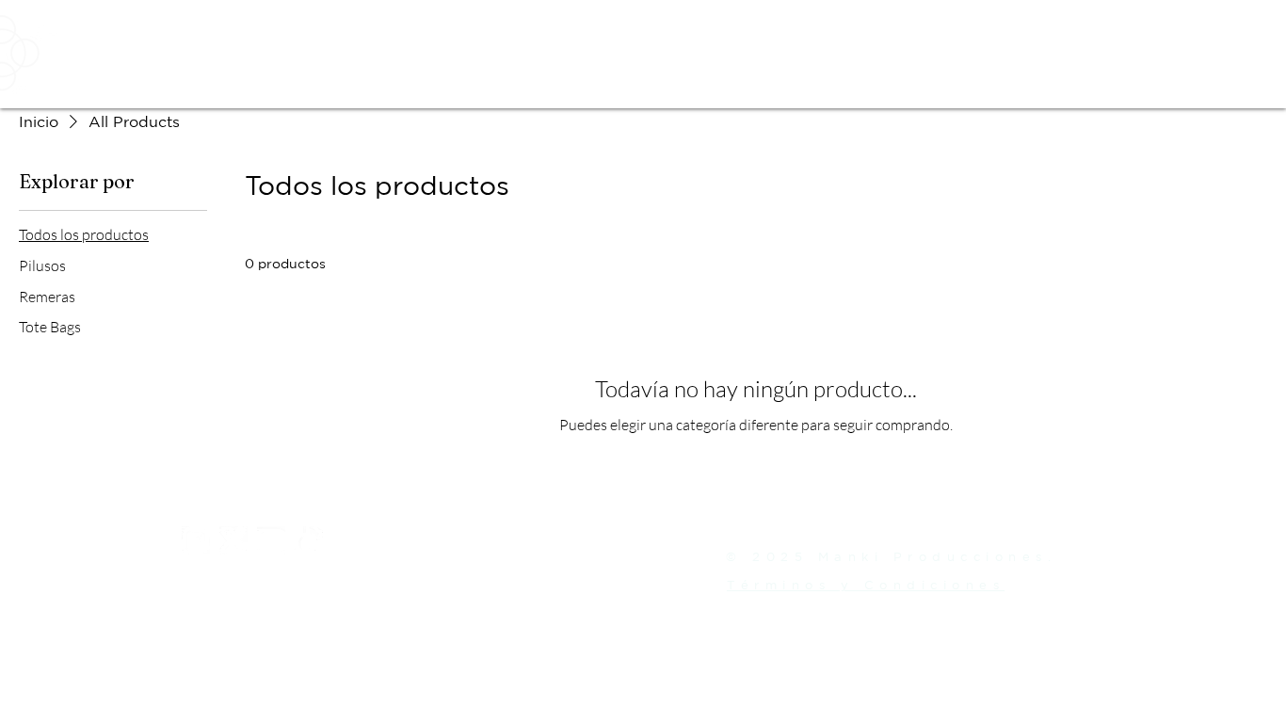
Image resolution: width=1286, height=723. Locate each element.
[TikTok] (309, 540)
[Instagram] (196, 540)
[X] (233, 540)
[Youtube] (271, 540)
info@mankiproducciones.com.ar (370, 585)
